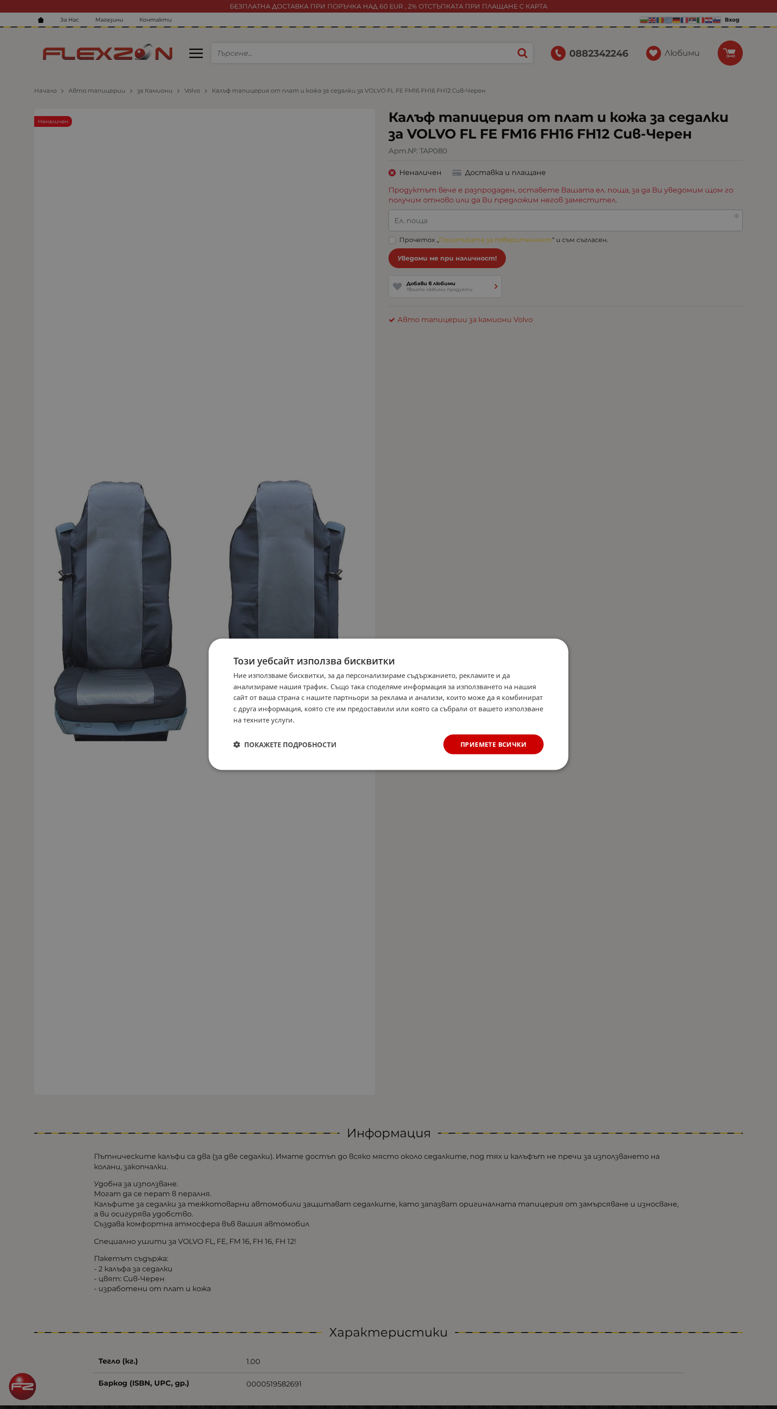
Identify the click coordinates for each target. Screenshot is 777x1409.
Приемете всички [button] (493, 744)
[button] (284, 744)
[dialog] (388, 705)
